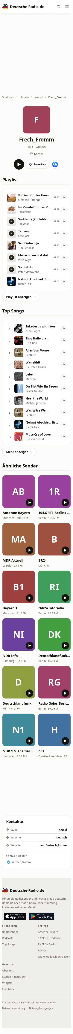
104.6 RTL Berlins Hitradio (54, 512)
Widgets (7, 983)
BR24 (42, 560)
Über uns (8, 970)
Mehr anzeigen (17, 452)
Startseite (8, 97)
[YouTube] (64, 197)
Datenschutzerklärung (13, 1008)
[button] (18, 491)
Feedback (8, 989)
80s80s (42, 950)
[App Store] (15, 916)
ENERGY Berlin (47, 944)
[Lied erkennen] (55, 164)
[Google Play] (41, 916)
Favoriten (40, 164)
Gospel (41, 147)
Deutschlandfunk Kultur (54, 655)
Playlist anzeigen (19, 297)
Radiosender (10, 932)
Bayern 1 (10, 608)
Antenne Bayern (16, 512)
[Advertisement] (36, 54)
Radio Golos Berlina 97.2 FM (54, 703)
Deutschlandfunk (17, 703)
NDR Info (10, 655)
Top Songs (8, 944)
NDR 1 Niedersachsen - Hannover (19, 751)
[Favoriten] (59, 7)
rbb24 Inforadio (51, 608)
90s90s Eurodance (49, 938)
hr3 (41, 751)
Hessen (24, 97)
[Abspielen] (19, 164)
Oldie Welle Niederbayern (54, 956)
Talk (30, 147)
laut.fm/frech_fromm (53, 845)
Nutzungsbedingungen (41, 1008)
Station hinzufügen (14, 976)
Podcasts (7, 938)
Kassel (39, 97)
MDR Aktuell (13, 560)
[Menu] (67, 7)
